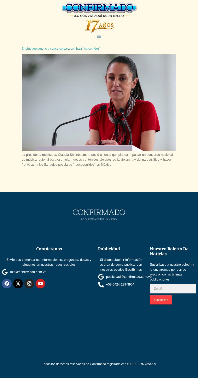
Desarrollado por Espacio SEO (169, 319)
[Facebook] (7, 283)
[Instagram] (29, 283)
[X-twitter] (18, 283)
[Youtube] (40, 283)
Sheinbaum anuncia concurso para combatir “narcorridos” (61, 48)
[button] (99, 36)
